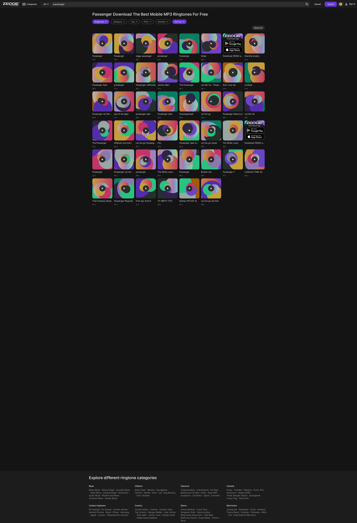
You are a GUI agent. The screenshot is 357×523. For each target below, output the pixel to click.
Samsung (124, 512)
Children (139, 486)
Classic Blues (111, 498)
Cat (160, 493)
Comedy (230, 486)
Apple (93, 515)
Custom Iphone (120, 509)
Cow (139, 495)
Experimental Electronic (245, 515)
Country (138, 505)
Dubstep (245, 512)
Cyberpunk (232, 509)
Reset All (258, 28)
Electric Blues (108, 490)
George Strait (168, 515)
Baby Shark (140, 490)
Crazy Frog (232, 498)
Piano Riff (212, 493)
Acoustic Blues (123, 490)
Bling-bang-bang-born (191, 515)
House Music (204, 518)
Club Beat (208, 515)
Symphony (186, 495)
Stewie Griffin (244, 493)
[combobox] (134, 22)
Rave (183, 520)
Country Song (165, 509)
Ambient (261, 509)
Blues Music (94, 490)
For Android (94, 509)
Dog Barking (169, 493)
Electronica (232, 505)
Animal (147, 493)
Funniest (238, 490)
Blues (91, 486)
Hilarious (248, 490)
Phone (116, 512)
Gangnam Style (188, 512)
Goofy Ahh (244, 498)
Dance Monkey (188, 509)
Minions (151, 490)
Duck (154, 493)
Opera (206, 495)
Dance (184, 505)
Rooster (146, 495)
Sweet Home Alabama (147, 518)
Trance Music (233, 512)
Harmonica (123, 493)
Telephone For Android (117, 515)
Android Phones (96, 512)
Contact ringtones (97, 505)
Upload (330, 4)
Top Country (141, 512)
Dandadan (244, 509)
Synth (253, 509)
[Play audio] (102, 43)
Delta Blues (96, 493)
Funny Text (258, 490)
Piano (203, 493)
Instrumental (202, 490)
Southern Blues (96, 498)
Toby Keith (142, 515)
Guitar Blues (94, 495)
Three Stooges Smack (237, 495)
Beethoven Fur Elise (190, 493)
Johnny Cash (154, 515)
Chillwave (255, 512)
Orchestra (197, 495)
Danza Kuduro (203, 512)
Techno (215, 518)
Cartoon (138, 493)
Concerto (215, 495)
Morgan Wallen (155, 512)
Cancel (317, 4)
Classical (185, 486)
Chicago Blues (109, 493)
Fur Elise (214, 490)
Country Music (141, 509)
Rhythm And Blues (110, 495)
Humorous (231, 493)
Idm (230, 515)
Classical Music (188, 490)
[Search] (307, 4)
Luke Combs (170, 512)
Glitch (264, 512)
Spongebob (161, 490)
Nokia (108, 512)
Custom (101, 515)
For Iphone (107, 509)
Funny (229, 490)
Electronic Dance (189, 518)
